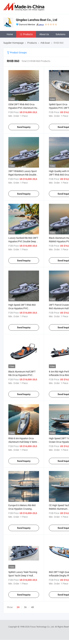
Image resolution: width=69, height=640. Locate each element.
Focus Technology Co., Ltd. (42, 626)
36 (25, 607)
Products (28, 34)
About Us (44, 34)
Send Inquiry (23, 127)
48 (32, 607)
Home (10, 34)
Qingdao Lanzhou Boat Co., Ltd (36, 20)
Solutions (60, 34)
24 (18, 607)
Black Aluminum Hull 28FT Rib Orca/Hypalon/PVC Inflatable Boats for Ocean (22, 375)
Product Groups (18, 52)
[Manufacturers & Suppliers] (24, 7)
